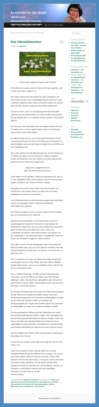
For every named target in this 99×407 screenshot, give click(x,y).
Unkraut (51, 384)
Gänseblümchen (45, 382)
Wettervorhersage (17, 386)
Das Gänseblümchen (26, 42)
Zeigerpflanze (28, 386)
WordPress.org (76, 137)
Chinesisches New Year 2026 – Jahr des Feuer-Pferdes (78, 45)
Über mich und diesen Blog (53, 25)
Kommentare (39, 386)
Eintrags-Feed (76, 132)
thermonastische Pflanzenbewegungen (34, 384)
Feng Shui (34, 380)
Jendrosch (75, 70)
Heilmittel (54, 382)
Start (13, 25)
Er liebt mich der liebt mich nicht (28, 382)
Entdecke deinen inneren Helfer (29, 25)
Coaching (74, 113)
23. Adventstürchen (78, 61)
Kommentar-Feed (77, 135)
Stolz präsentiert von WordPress (49, 398)
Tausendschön (16, 384)
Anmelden (75, 129)
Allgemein (26, 380)
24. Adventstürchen (78, 58)
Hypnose (74, 118)
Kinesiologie (75, 121)
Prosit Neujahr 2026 (78, 56)
